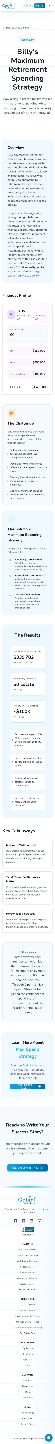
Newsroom (27, 1386)
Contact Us (27, 1397)
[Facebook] (16, 1221)
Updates (27, 1359)
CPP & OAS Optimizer (27, 1255)
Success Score (27, 1266)
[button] (49, 1438)
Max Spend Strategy (25, 1086)
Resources (27, 1354)
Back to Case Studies (17, 27)
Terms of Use (27, 1418)
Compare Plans (27, 1272)
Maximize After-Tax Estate (27, 1316)
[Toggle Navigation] (49, 5)
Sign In (27, 5)
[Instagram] (39, 1221)
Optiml (28, 1348)
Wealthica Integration (27, 1278)
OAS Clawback (27, 1310)
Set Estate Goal (27, 1333)
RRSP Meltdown (27, 1304)
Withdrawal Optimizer (27, 1261)
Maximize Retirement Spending (27, 1327)
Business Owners (27, 1289)
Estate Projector (27, 1283)
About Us (27, 1380)
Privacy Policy (27, 1412)
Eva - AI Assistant (27, 1249)
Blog (27, 1392)
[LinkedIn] (31, 1221)
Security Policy (27, 1424)
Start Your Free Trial (25, 1168)
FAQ (28, 1365)
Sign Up (39, 5)
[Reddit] (23, 1221)
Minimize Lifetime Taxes (27, 1321)
